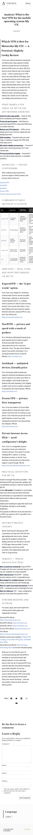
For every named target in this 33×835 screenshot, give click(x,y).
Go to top (27, 829)
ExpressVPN (4, 183)
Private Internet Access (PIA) (10, 194)
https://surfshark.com (9, 391)
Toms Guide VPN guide (14, 640)
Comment (6, 744)
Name (4, 765)
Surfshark (3, 188)
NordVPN (3, 185)
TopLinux (16, 31)
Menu (28, 3)
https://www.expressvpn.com (12, 317)
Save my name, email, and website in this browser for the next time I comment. (16, 791)
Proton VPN (4, 191)
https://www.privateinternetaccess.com (16, 466)
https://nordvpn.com (15, 356)
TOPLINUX (11, 3)
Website (4, 781)
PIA (2, 259)
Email (4, 773)
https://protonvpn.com (10, 426)
